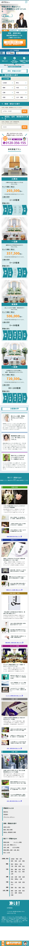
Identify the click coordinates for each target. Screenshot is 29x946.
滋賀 (23, 877)
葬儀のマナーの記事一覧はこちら (13, 589)
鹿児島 (20, 893)
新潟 (23, 869)
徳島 (20, 887)
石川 (20, 871)
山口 (12, 884)
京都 (20, 877)
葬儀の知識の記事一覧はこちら (13, 536)
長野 (12, 871)
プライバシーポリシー (9, 817)
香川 (16, 887)
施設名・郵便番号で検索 (9, 832)
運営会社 (5, 812)
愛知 (12, 869)
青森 (17, 858)
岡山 (12, 882)
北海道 (12, 858)
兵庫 (16, 877)
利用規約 (5, 814)
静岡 (16, 869)
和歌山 (16, 879)
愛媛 (12, 887)
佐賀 (16, 890)
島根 (20, 882)
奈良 (12, 879)
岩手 (21, 858)
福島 (23, 861)
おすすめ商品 (15, 847)
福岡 (12, 890)
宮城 (12, 861)
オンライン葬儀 (18, 842)
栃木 (23, 866)
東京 (12, 864)
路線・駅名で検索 (8, 829)
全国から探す (6, 827)
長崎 (20, 890)
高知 (23, 887)
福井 (23, 871)
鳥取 (23, 882)
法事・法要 (6, 847)
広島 (16, 882)
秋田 (16, 861)
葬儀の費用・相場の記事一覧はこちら (13, 642)
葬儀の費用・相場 (8, 850)
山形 (20, 861)
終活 (4, 852)
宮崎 (16, 893)
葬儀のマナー (13, 845)
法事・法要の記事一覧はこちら (13, 748)
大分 (12, 893)
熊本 (23, 890)
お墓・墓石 (16, 850)
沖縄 (12, 895)
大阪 (12, 877)
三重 (21, 879)
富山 (16, 871)
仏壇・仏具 (6, 845)
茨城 (16, 866)
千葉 (12, 866)
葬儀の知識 (6, 842)
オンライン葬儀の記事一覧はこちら (13, 695)
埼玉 (21, 864)
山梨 (12, 873)
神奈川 (16, 864)
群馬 (20, 866)
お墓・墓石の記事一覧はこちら (13, 801)
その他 (8, 852)
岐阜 (20, 869)
